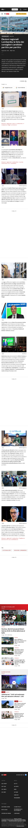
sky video (3, 789)
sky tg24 (3, 786)
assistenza (19, 820)
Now (15, 789)
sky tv (15, 783)
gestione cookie (5, 806)
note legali (4, 809)
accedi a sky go (20, 774)
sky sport (4, 783)
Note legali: (3, 803)
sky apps (16, 786)
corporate (17, 813)
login (25, 9)
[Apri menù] (2, 14)
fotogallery (7, 550)
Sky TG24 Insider (21, 13)
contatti (24, 820)
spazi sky (16, 795)
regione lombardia (20, 550)
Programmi (17, 797)
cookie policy (17, 806)
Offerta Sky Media (6, 813)
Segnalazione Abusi (20, 826)
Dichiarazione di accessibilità (18, 810)
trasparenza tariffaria (13, 820)
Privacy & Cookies (10, 819)
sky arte (3, 792)
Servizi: (15, 780)
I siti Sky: (3, 780)
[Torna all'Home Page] (6, 14)
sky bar (16, 792)
